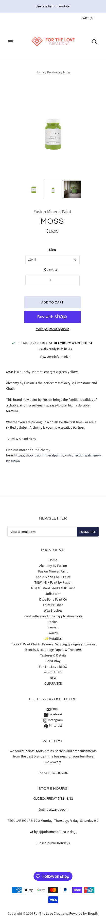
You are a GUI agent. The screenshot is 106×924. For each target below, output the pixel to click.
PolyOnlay (53, 661)
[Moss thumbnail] (34, 189)
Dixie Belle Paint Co (53, 599)
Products (53, 72)
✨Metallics (53, 638)
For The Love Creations (51, 913)
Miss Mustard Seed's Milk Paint (53, 588)
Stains (53, 622)
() (87, 18)
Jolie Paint (53, 593)
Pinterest (55, 725)
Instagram (55, 720)
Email (55, 708)
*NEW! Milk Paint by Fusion (53, 582)
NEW (53, 677)
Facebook (55, 714)
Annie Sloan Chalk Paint (53, 577)
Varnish (53, 627)
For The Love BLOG (53, 666)
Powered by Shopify (84, 913)
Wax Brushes (53, 610)
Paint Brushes (53, 605)
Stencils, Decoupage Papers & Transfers (53, 649)
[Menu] (10, 41)
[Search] (94, 41)
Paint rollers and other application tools (53, 616)
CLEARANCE (53, 683)
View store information (55, 356)
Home (39, 72)
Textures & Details (53, 655)
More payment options (52, 329)
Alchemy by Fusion (53, 565)
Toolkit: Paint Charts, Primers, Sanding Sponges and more (53, 644)
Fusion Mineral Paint (52, 212)
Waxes (53, 633)
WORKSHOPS (53, 672)
